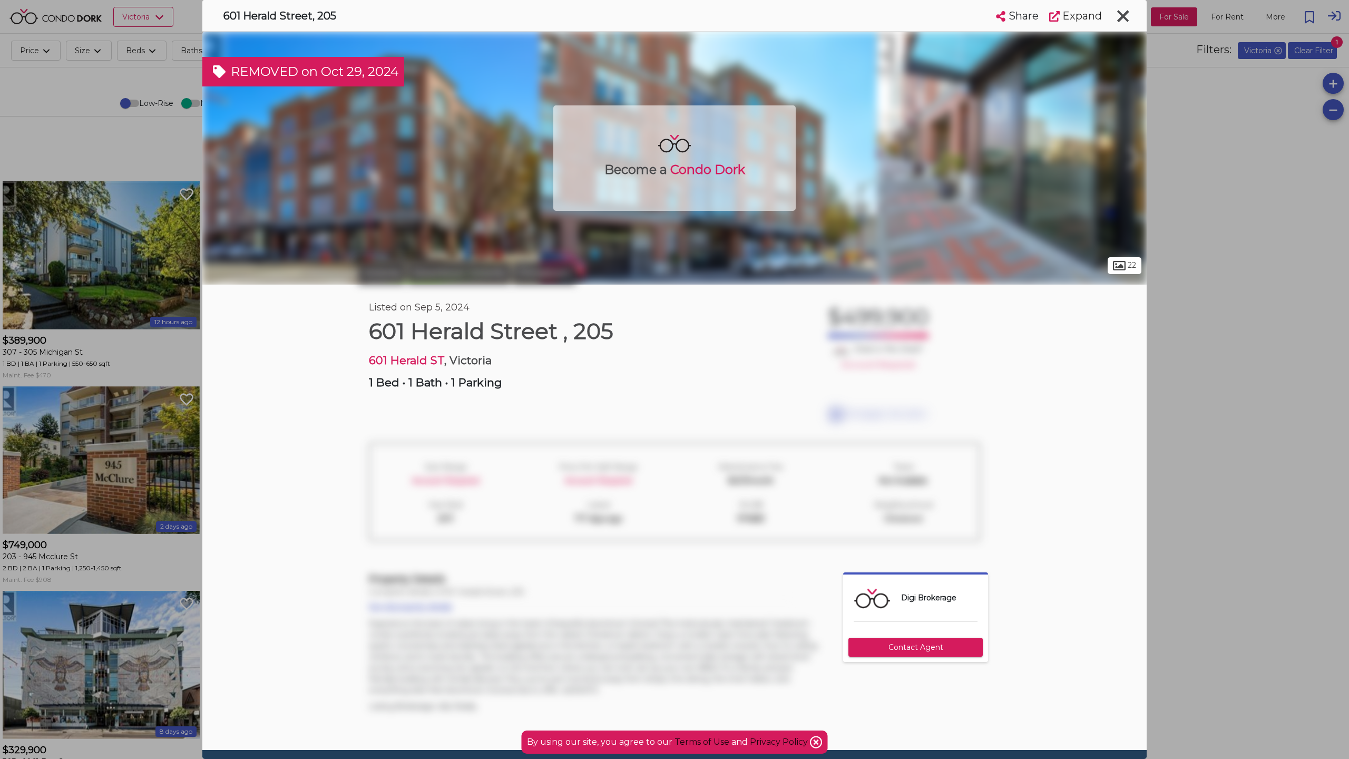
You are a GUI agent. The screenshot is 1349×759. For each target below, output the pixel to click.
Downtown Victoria (459, 273)
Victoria (382, 273)
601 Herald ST (406, 360)
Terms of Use (701, 742)
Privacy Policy (780, 742)
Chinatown (544, 273)
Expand (1081, 15)
